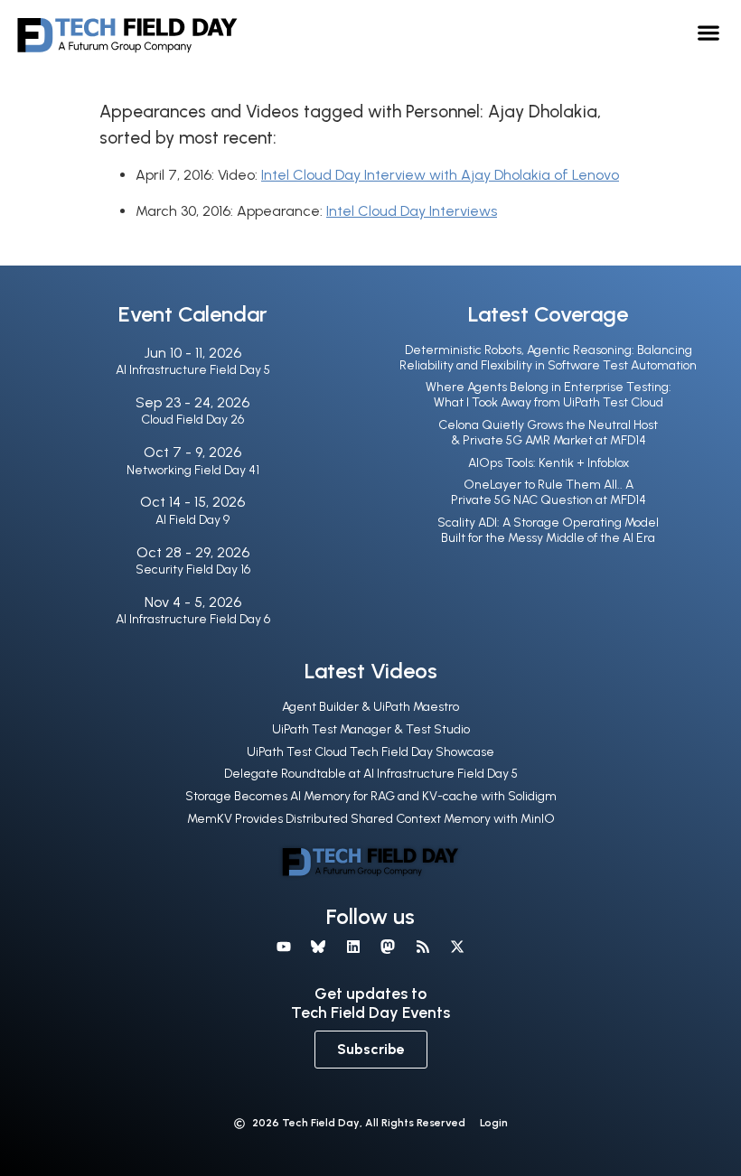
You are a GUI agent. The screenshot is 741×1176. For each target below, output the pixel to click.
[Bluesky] (318, 947)
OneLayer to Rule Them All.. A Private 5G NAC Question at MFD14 (548, 492)
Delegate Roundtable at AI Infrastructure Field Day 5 (371, 773)
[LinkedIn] (353, 947)
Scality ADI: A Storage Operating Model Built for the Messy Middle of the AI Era (548, 530)
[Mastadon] (388, 947)
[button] (709, 32)
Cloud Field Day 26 (192, 419)
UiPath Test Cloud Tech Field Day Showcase (370, 752)
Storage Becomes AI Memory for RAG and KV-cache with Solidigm (371, 796)
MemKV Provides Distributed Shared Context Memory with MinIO (371, 818)
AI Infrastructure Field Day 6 (193, 619)
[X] (457, 947)
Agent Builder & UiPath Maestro (370, 706)
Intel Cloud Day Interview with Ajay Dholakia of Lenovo (440, 174)
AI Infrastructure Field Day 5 (193, 370)
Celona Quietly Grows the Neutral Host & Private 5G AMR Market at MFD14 (548, 432)
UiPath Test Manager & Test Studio (371, 729)
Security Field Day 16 (193, 569)
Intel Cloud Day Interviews (411, 210)
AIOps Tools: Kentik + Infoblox (548, 463)
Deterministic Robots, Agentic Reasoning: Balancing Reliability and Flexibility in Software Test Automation (548, 357)
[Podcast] (422, 947)
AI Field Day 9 (192, 519)
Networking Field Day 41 (193, 470)
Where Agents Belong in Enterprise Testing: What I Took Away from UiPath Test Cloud (548, 394)
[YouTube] (284, 947)
